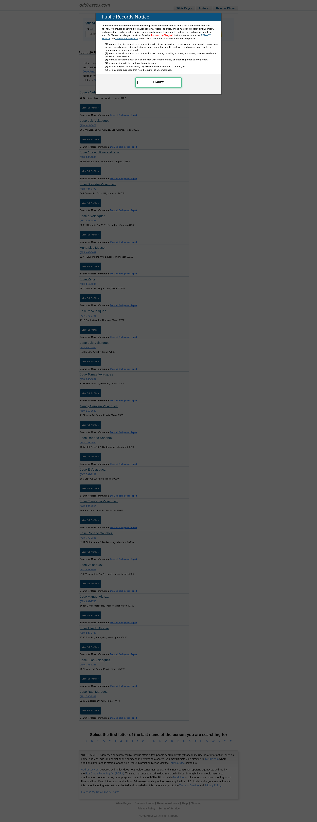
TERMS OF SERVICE (126, 38)
